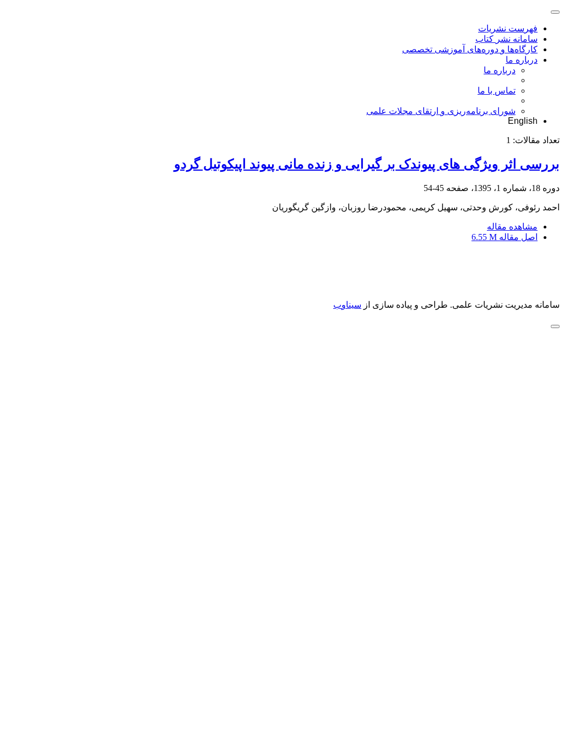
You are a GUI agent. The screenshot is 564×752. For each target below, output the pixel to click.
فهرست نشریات (508, 28)
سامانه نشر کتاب (506, 38)
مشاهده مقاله (512, 226)
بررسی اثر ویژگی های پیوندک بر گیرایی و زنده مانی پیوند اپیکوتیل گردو (367, 164)
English (523, 121)
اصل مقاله (504, 237)
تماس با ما (497, 90)
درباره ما (522, 59)
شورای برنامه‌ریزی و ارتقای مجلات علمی (441, 111)
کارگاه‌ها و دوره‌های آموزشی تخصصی (470, 49)
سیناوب (347, 304)
